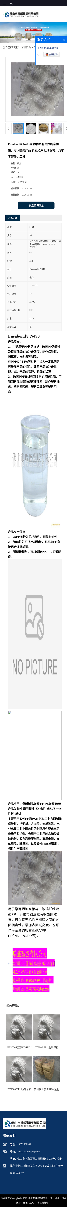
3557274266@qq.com (28, 1151)
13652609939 (24, 1144)
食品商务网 (42, 1203)
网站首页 (26, 47)
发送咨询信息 (36, 205)
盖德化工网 (28, 1203)
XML (57, 1198)
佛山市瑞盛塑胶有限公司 (40, 1198)
